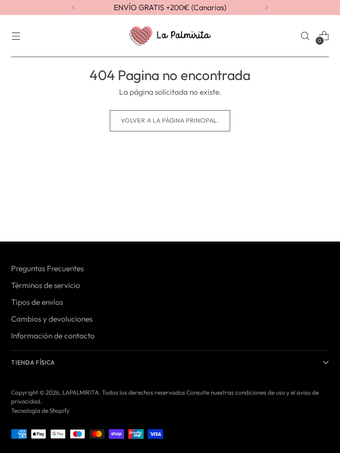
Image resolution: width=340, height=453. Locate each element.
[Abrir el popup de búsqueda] (305, 36)
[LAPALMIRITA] (170, 36)
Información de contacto (53, 336)
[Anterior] (73, 7)
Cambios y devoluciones (52, 319)
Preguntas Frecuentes (47, 268)
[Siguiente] (266, 7)
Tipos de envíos (37, 302)
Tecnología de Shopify (40, 411)
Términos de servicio (45, 285)
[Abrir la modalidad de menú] (16, 36)
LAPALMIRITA (80, 392)
